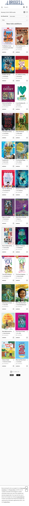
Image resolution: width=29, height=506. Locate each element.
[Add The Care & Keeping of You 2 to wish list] (13, 280)
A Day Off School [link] (20, 131)
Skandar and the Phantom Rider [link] (21, 188)
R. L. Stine (19, 333)
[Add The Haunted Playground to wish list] (27, 166)
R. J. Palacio (19, 161)
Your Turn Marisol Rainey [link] (7, 188)
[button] (24, 12)
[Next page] (18, 372)
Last (18, 375)
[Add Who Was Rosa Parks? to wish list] (27, 309)
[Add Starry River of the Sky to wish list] (27, 223)
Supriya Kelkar (6, 247)
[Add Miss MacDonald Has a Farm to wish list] (13, 338)
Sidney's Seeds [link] (5, 360)
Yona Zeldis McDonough (21, 304)
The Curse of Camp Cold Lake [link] (21, 331)
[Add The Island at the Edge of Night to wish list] (13, 138)
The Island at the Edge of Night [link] (7, 131)
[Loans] (24, 7)
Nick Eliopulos (6, 219)
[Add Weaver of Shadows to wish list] (27, 252)
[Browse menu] (26, 7)
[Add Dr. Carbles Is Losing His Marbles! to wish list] (27, 81)
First (12, 375)
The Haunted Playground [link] (21, 160)
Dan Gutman (19, 76)
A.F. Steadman (20, 190)
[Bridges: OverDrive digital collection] (14, 3)
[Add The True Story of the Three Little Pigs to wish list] (27, 52)
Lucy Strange (5, 133)
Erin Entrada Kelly (6, 190)
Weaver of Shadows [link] (20, 245)
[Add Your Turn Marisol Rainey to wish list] (13, 195)
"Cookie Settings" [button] (20, 497)
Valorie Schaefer (20, 276)
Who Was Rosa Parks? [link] (21, 303)
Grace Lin (19, 219)
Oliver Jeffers (19, 133)
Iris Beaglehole (20, 247)
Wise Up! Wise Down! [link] (21, 360)
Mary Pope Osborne (7, 104)
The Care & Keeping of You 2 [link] (7, 274)
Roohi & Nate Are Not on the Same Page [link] (7, 245)
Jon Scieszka (19, 47)
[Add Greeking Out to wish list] (13, 166)
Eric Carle (19, 104)
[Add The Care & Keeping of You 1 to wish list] (27, 280)
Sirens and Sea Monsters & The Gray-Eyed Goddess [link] (7, 103)
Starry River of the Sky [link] (21, 217)
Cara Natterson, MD (7, 276)
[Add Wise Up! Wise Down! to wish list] (27, 366)
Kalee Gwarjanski (6, 333)
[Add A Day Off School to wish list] (27, 138)
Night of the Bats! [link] (6, 217)
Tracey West (5, 304)
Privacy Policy (12, 490)
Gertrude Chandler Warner (8, 47)
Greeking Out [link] (5, 160)
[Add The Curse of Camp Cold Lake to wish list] (27, 338)
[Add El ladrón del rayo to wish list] (13, 81)
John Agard (19, 361)
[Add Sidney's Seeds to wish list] (13, 366)
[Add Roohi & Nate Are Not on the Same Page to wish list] (13, 252)
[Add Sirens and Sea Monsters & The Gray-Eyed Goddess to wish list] (13, 109)
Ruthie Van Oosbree (7, 361)
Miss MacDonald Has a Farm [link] (7, 331)
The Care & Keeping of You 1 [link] (21, 274)
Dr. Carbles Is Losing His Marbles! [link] (21, 74)
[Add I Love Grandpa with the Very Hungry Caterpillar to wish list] (27, 109)
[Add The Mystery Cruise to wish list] (13, 52)
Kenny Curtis (5, 161)
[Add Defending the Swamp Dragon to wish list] (13, 309)
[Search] (2, 7)
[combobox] (11, 7)
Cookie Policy (6, 502)
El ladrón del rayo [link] (6, 74)
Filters (3, 20)
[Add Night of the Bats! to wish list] (13, 223)
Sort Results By (4, 16)
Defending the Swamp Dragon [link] (7, 303)
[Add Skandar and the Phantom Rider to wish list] (27, 195)
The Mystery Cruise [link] (6, 46)
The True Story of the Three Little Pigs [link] (21, 46)
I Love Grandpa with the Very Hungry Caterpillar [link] (21, 103)
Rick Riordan (5, 76)
